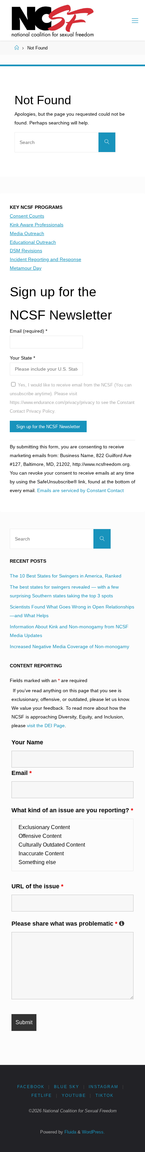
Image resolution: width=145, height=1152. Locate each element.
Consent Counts (27, 216)
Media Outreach (27, 233)
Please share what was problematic (67, 923)
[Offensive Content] (72, 836)
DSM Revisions (26, 250)
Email (21, 773)
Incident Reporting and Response (45, 259)
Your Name (27, 742)
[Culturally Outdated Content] (72, 845)
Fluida (69, 1132)
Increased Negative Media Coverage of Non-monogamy (69, 646)
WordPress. (93, 1132)
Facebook (31, 1087)
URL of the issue (37, 886)
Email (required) (28, 331)
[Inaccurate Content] (72, 853)
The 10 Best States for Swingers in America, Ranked (65, 576)
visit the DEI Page (46, 725)
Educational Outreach (33, 242)
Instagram (103, 1087)
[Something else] (72, 862)
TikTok (104, 1095)
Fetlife (41, 1095)
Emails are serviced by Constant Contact (80, 490)
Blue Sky (66, 1087)
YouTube (74, 1095)
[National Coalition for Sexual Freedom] (52, 20)
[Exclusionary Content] (72, 827)
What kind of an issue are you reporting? (72, 810)
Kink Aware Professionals (36, 224)
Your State (22, 358)
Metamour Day (25, 268)
